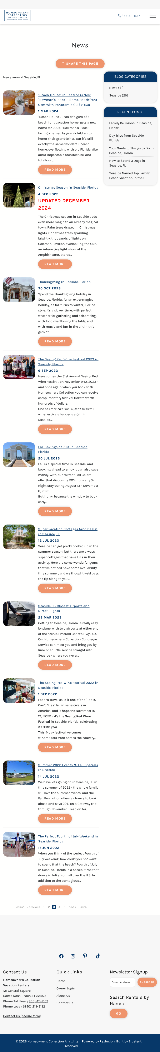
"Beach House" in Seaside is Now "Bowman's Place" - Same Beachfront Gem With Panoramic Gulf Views (67, 100)
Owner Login (65, 988)
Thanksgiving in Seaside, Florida (64, 282)
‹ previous (33, 907)
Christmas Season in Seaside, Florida (68, 187)
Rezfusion (107, 1041)
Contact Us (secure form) (22, 1016)
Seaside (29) (118, 95)
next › (72, 907)
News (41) (116, 88)
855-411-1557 (130, 16)
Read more (55, 170)
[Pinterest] (85, 956)
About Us (63, 996)
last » (83, 907)
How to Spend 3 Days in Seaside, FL (127, 163)
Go (118, 1013)
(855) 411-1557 (37, 1001)
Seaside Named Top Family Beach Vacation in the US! (129, 175)
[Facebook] (61, 958)
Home (60, 981)
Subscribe (147, 982)
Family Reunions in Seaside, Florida (130, 125)
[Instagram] (72, 958)
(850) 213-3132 (34, 1006)
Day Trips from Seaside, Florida (126, 137)
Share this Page (82, 63)
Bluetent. (135, 1041)
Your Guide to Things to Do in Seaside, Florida (131, 150)
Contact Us (64, 1003)
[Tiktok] (98, 956)
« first (20, 907)
